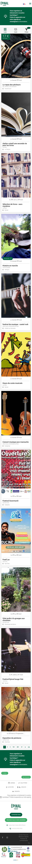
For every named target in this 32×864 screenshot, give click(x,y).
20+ (18, 747)
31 (22, 747)
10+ (14, 747)
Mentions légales (24, 836)
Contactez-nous (16, 814)
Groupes (17, 791)
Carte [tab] (15, 32)
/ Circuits (22, 787)
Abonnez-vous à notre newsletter (16, 820)
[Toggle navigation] (30, 3)
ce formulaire (22, 21)
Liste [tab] (5, 32)
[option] (16, 797)
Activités (11, 787)
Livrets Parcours (23, 835)
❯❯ (29, 747)
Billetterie (24, 783)
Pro (29, 843)
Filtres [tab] (26, 32)
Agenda (12, 783)
